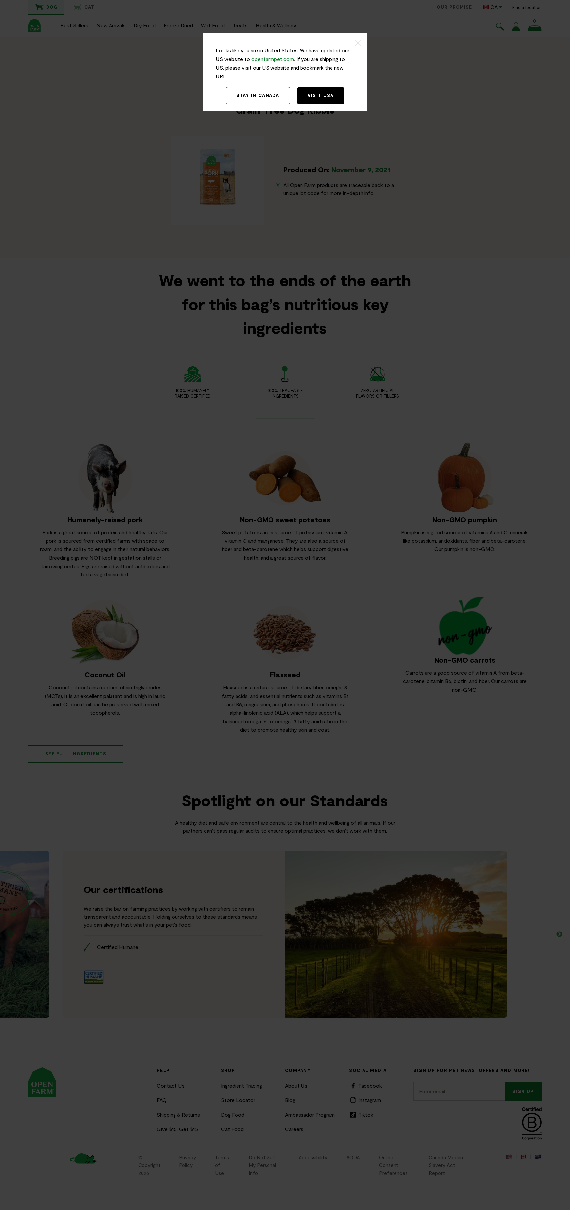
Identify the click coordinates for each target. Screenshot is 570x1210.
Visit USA (321, 95)
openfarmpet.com (272, 59)
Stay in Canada (258, 95)
